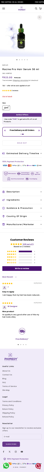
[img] (7, 283)
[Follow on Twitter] (9, 452)
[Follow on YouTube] (22, 452)
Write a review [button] (22, 268)
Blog (4, 378)
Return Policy (7, 409)
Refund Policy (8, 417)
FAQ (4, 382)
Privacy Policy (8, 405)
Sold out (22, 143)
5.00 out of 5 (28, 244)
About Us (6, 371)
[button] (7, 91)
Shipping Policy (8, 413)
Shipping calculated (20, 80)
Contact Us (7, 375)
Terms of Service (9, 386)
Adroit (5, 65)
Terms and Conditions (11, 401)
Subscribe (11, 444)
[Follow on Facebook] (3, 452)
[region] (22, 333)
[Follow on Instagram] (16, 452)
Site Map (6, 390)
